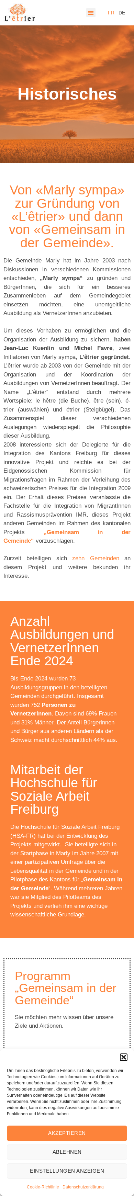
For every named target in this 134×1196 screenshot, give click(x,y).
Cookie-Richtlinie (43, 1187)
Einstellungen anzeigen (67, 1171)
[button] (123, 1057)
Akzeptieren (67, 1133)
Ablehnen (67, 1152)
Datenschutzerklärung (83, 1187)
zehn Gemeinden (95, 558)
